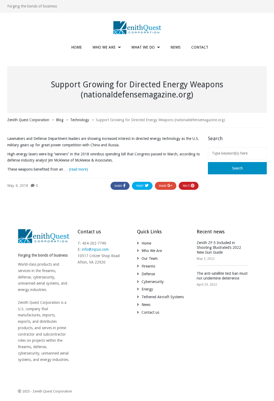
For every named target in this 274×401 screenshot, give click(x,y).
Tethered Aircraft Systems (163, 297)
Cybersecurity (153, 282)
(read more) (78, 169)
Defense (148, 274)
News (146, 304)
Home (146, 243)
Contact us (150, 312)
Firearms (148, 266)
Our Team (150, 258)
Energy (147, 289)
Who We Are (152, 251)
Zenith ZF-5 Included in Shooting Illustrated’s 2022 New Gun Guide (219, 247)
